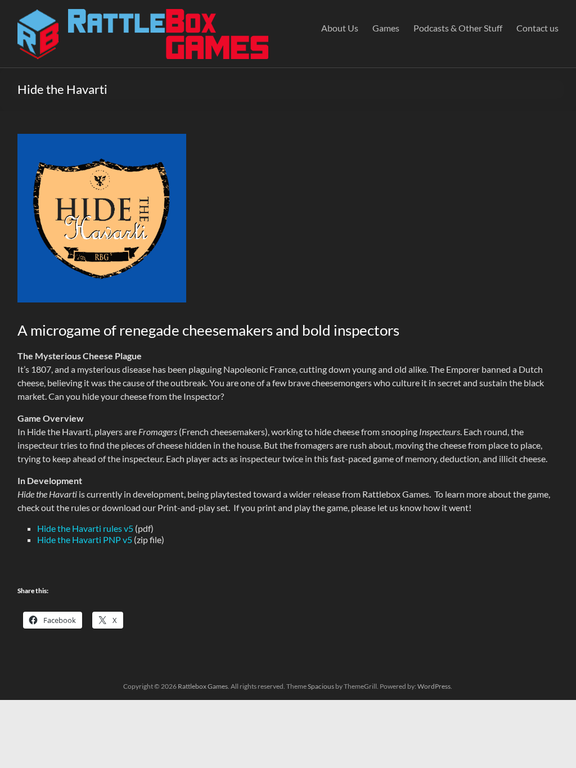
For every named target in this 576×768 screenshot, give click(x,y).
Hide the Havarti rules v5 (85, 528)
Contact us (537, 27)
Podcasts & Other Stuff (457, 27)
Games (385, 27)
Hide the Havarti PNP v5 (84, 539)
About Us (339, 27)
